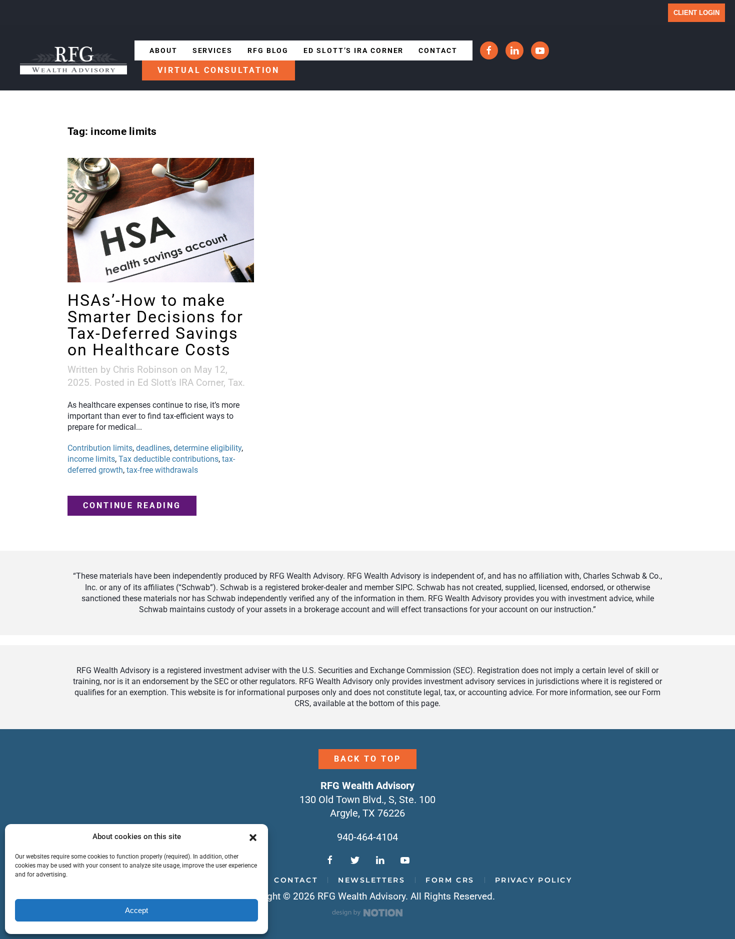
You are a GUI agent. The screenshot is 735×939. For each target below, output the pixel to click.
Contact (437, 50)
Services (212, 50)
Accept (136, 910)
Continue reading (132, 505)
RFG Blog (268, 50)
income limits (91, 459)
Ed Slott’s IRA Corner (354, 50)
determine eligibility (208, 448)
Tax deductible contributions (168, 459)
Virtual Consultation (219, 70)
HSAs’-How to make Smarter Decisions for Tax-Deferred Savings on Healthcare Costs (156, 325)
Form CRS (450, 880)
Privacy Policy (533, 880)
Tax (235, 382)
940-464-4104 (367, 837)
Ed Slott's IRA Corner (181, 382)
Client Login (697, 12)
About (164, 50)
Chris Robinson (145, 369)
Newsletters (371, 880)
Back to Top (367, 759)
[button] (253, 837)
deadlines (153, 448)
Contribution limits (100, 448)
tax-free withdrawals (162, 470)
